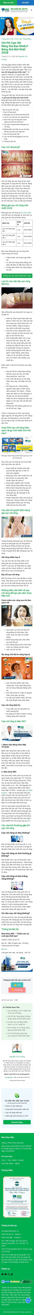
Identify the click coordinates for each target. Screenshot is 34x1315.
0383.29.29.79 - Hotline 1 (11, 1234)
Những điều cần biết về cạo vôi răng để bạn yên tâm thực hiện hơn (16, 130)
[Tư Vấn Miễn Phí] (28, 1300)
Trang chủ (5, 39)
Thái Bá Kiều (9, 1077)
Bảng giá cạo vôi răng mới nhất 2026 (16, 115)
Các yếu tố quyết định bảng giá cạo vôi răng (16, 126)
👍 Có (17, 984)
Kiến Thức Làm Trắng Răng (20, 39)
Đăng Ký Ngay (17, 1122)
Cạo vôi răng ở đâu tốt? (12, 134)
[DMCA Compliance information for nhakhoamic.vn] (26, 1281)
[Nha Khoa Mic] (14, 10)
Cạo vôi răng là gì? (10, 112)
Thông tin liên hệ (9, 141)
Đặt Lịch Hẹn (8, 3)
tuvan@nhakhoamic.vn (10, 1231)
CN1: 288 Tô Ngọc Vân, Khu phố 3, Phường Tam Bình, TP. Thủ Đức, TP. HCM (15, 1243)
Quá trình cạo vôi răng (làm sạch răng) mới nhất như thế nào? (15, 121)
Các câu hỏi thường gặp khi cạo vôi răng (16, 138)
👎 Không (17, 990)
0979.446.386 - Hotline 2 (11, 1237)
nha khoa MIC (26, 213)
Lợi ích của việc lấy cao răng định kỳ (16, 117)
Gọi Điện (25, 3)
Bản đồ (4, 949)
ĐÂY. (29, 821)
